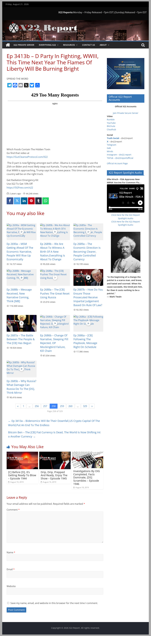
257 (45, 406)
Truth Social (113, 138)
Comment (13, 509)
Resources (69, 44)
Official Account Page (117, 163)
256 (37, 406)
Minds (110, 151)
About (103, 44)
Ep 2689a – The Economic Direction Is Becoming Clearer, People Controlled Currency (87, 251)
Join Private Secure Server (125, 113)
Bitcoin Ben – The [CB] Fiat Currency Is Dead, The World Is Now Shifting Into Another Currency (54, 434)
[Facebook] (10, 200)
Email (11, 569)
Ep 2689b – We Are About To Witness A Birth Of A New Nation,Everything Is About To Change (52, 251)
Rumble (111, 119)
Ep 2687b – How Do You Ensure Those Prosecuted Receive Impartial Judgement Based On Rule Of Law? (88, 297)
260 (70, 406)
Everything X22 (47, 44)
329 (85, 406)
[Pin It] (31, 200)
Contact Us (88, 44)
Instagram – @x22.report (119, 154)
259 (62, 406)
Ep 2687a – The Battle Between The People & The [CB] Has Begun (21, 339)
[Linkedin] (24, 200)
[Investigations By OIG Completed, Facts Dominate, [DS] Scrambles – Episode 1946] (87, 453)
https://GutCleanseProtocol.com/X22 (27, 156)
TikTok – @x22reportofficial (120, 158)
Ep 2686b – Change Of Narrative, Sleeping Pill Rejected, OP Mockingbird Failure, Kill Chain (54, 343)
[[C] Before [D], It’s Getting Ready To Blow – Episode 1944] (22, 453)
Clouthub (111, 129)
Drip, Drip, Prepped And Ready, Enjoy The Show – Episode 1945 (54, 475)
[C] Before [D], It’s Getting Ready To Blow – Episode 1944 (22, 475)
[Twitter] (17, 200)
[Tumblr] (38, 200)
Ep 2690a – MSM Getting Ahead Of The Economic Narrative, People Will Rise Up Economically (20, 251)
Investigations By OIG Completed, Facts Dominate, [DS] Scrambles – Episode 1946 (86, 477)
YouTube (111, 122)
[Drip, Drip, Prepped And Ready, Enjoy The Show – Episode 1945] (55, 453)
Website (11, 586)
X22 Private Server (24, 44)
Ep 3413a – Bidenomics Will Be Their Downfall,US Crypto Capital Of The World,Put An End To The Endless (54, 423)
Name (11, 552)
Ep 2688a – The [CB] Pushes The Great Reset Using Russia (54, 293)
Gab (109, 148)
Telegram (111, 144)
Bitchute (111, 126)
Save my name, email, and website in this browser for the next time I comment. (54, 603)
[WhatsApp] (45, 200)
